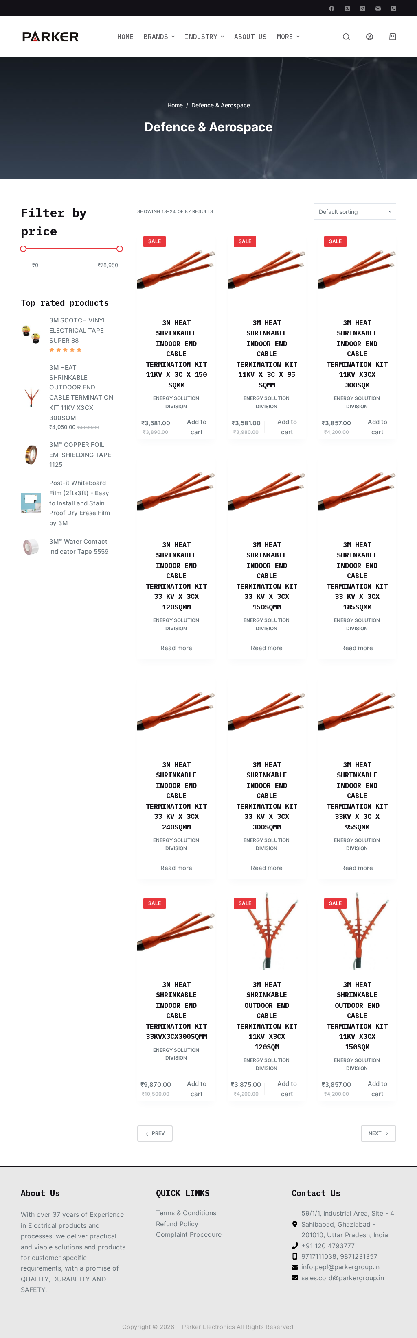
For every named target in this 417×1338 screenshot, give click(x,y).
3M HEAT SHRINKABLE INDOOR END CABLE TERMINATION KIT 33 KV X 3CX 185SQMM (357, 575)
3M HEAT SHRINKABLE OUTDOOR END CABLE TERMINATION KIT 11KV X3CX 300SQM (81, 392)
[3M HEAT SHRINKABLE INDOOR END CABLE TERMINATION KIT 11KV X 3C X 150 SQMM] (176, 269)
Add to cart (196, 427)
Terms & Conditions (186, 1213)
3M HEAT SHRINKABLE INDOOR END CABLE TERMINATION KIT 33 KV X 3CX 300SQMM (266, 795)
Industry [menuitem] (201, 37)
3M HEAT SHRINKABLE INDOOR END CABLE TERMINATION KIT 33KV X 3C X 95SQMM (357, 795)
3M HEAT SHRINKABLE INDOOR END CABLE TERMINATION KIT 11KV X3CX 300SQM (357, 353)
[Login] (369, 36)
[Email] (378, 8)
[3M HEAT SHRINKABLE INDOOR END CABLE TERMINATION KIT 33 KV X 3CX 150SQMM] (267, 491)
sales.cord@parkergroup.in (342, 1278)
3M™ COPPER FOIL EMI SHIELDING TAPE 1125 (80, 455)
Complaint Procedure (189, 1234)
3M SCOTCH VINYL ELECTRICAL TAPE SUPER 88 (77, 330)
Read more (176, 648)
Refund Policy (177, 1224)
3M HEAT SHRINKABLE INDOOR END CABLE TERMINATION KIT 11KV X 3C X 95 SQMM (266, 353)
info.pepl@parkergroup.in (340, 1267)
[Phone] (393, 8)
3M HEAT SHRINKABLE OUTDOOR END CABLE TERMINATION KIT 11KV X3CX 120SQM (266, 1015)
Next (375, 1133)
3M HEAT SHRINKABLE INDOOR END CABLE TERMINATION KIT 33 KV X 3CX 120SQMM (176, 575)
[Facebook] (331, 8)
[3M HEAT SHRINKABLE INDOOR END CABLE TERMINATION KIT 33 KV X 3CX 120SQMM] (176, 491)
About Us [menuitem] (250, 37)
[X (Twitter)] (347, 8)
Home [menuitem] (125, 37)
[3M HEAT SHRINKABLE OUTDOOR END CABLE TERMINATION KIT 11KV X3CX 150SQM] (357, 931)
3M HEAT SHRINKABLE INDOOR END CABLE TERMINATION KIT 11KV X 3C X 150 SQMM (176, 353)
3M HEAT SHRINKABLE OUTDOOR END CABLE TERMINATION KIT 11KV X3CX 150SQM (357, 1015)
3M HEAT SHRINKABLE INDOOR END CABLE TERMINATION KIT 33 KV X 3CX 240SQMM (176, 795)
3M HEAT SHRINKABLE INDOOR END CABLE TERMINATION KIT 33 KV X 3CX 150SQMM (266, 575)
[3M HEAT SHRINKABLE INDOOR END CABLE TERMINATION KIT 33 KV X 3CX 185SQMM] (357, 491)
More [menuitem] (285, 37)
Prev (158, 1133)
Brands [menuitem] (156, 37)
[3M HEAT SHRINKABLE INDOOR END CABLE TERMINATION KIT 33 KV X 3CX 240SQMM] (176, 711)
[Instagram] (362, 8)
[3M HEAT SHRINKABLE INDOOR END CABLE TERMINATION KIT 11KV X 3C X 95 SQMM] (267, 269)
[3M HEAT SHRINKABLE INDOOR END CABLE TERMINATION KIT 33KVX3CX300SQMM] (176, 931)
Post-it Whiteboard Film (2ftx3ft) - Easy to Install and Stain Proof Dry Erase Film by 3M (79, 503)
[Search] (346, 36)
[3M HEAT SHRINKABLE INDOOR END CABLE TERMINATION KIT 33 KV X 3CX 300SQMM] (267, 711)
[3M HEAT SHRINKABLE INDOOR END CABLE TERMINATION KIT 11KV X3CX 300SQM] (357, 269)
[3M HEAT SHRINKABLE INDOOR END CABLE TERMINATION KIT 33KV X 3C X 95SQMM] (357, 711)
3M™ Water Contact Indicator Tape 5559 (79, 546)
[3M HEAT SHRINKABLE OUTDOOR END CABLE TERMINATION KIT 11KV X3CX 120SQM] (267, 931)
